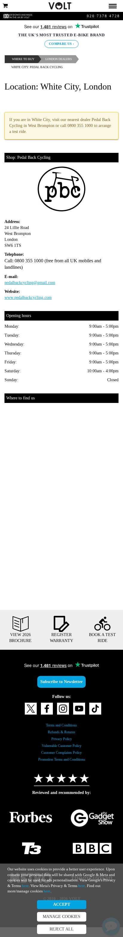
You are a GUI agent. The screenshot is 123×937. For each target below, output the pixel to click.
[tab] (61, 6)
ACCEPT (61, 905)
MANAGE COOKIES (61, 917)
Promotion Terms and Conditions (61, 769)
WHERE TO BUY (24, 59)
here (109, 880)
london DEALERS (63, 59)
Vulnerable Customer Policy (61, 755)
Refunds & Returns (61, 742)
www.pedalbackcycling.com (32, 307)
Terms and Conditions (61, 735)
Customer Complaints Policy (61, 762)
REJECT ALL (61, 929)
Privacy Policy (61, 749)
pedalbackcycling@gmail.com (34, 293)
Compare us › (61, 43)
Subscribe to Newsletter (61, 692)
